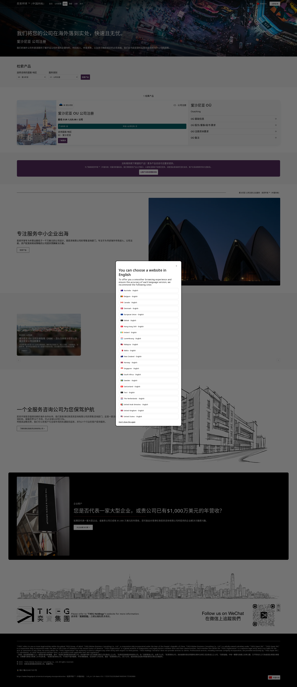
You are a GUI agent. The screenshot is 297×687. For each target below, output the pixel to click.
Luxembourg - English (132, 338)
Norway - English (130, 362)
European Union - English (134, 314)
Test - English (129, 392)
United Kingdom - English (134, 410)
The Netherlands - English (134, 398)
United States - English (133, 416)
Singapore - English (131, 368)
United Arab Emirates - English (136, 404)
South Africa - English (132, 374)
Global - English (130, 320)
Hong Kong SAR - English (134, 326)
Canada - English (130, 302)
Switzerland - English (132, 386)
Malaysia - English (131, 344)
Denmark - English (131, 308)
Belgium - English (131, 296)
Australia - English (131, 290)
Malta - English (130, 350)
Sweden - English (130, 380)
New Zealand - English (133, 356)
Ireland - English (130, 332)
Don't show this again (127, 422)
